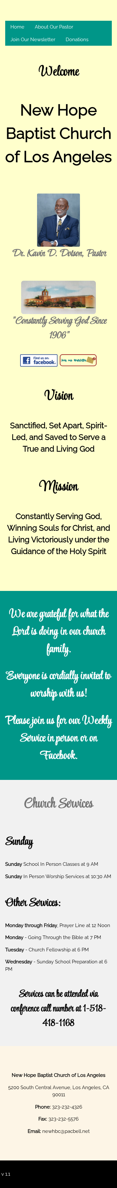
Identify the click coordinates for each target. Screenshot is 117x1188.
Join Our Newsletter (32, 39)
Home (17, 27)
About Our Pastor (54, 27)
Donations (77, 39)
